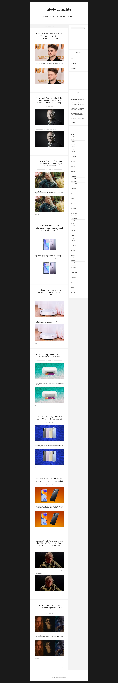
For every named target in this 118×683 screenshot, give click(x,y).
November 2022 (74, 242)
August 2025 (73, 161)
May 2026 (72, 139)
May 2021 (72, 287)
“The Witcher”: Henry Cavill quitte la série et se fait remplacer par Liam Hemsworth (49, 163)
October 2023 (73, 215)
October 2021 (73, 275)
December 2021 (74, 270)
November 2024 (74, 183)
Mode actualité (59, 9)
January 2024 (73, 208)
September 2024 (74, 188)
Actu (50, 16)
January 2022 (73, 267)
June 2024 (73, 196)
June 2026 (73, 136)
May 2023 (72, 228)
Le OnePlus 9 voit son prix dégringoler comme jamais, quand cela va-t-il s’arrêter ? (49, 228)
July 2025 (72, 163)
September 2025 (74, 159)
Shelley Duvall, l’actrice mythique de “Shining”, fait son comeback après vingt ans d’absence (49, 543)
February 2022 (73, 265)
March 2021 (73, 292)
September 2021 (74, 277)
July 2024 (72, 193)
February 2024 (73, 205)
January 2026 (73, 149)
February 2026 (73, 146)
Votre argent (55, 16)
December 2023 (74, 210)
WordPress (60, 677)
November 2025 (74, 154)
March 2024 (73, 203)
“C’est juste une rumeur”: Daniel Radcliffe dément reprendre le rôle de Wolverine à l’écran (49, 36)
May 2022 (72, 257)
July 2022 (72, 252)
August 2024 (73, 191)
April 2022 (73, 260)
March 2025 (73, 173)
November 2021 (74, 272)
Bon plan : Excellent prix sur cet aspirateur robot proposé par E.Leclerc (49, 292)
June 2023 (73, 225)
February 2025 (73, 176)
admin (46, 106)
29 (52, 667)
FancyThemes (64, 677)
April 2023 (73, 230)
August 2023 (73, 220)
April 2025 (73, 171)
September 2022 (74, 247)
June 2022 (73, 255)
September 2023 (74, 218)
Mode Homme (69, 16)
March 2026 (73, 144)
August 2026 (73, 131)
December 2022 (74, 240)
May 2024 (72, 198)
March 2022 (73, 262)
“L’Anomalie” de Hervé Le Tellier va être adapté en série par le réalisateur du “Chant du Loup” (49, 100)
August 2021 (73, 280)
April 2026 (73, 141)
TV (74, 16)
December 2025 (74, 151)
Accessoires (45, 16)
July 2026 (72, 134)
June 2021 (73, 284)
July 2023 (72, 223)
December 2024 (74, 181)
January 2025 (73, 178)
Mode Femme (62, 16)
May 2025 (72, 168)
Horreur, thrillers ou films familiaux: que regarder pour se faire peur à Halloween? (49, 608)
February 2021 (73, 294)
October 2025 (73, 156)
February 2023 (73, 235)
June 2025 (73, 166)
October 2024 (73, 186)
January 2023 (73, 238)
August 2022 (73, 250)
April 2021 (73, 289)
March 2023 (73, 233)
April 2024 (73, 200)
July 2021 (72, 282)
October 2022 (73, 245)
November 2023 (74, 213)
